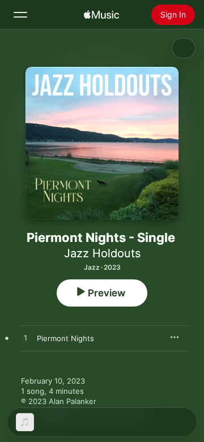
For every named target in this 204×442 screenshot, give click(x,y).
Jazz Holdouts (102, 253)
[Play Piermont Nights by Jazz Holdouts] (25, 338)
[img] (101, 15)
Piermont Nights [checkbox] (65, 338)
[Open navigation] (20, 14)
